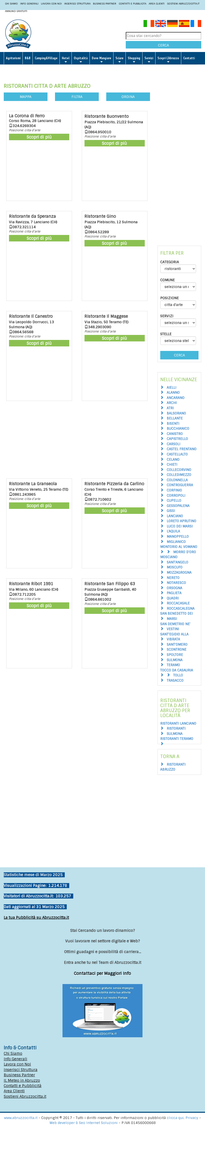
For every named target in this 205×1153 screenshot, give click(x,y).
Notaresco (176, 583)
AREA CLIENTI (156, 3)
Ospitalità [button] (81, 58)
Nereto (173, 578)
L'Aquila (173, 531)
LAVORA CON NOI (51, 3)
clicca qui (175, 1118)
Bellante (175, 418)
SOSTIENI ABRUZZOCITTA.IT (183, 3)
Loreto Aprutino (181, 521)
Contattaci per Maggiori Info (102, 973)
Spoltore (175, 655)
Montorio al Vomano (178, 547)
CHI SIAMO (11, 3)
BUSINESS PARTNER (104, 3)
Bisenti (173, 423)
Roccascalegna (180, 608)
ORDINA (128, 96)
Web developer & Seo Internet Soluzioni (84, 1123)
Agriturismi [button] (13, 58)
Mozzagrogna (179, 572)
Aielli (171, 387)
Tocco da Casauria (176, 670)
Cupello (174, 500)
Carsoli (173, 444)
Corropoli (176, 495)
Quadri (173, 598)
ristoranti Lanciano (178, 723)
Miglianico (176, 542)
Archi (172, 403)
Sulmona (174, 660)
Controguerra (180, 485)
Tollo (178, 675)
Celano (173, 459)
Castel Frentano (181, 449)
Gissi (171, 511)
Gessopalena (178, 506)
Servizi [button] (148, 58)
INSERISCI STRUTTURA (77, 3)
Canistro (175, 434)
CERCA (163, 45)
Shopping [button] (134, 58)
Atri (170, 408)
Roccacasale (178, 603)
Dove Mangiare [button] (101, 58)
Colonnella (177, 480)
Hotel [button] (66, 58)
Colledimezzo (179, 475)
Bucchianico (178, 428)
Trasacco (175, 680)
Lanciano (175, 516)
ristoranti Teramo (176, 739)
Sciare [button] (120, 58)
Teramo (173, 665)
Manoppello (178, 536)
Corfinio (174, 490)
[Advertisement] (77, 441)
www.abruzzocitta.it (21, 1118)
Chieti (172, 464)
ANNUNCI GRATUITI (16, 11)
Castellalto (177, 454)
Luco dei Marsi (180, 526)
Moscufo (174, 567)
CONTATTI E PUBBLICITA (132, 3)
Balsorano (176, 413)
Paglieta (174, 593)
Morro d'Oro (184, 552)
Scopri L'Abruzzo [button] (168, 58)
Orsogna (174, 588)
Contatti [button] (189, 58)
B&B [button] (27, 58)
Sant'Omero (177, 644)
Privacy (192, 1118)
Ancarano (175, 398)
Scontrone (176, 649)
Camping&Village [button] (46, 58)
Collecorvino (179, 470)
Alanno (173, 392)
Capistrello (177, 439)
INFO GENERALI (29, 3)
